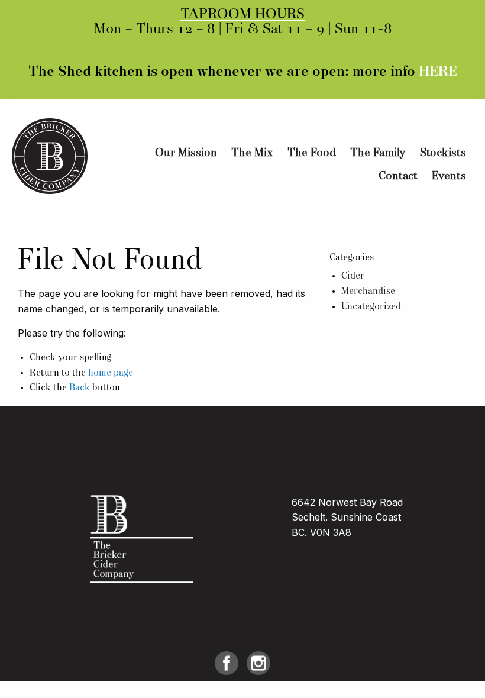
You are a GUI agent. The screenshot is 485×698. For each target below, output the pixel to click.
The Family (378, 153)
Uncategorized (371, 307)
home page (110, 373)
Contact (398, 176)
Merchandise (368, 291)
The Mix (252, 153)
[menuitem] (186, 153)
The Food (311, 153)
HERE (438, 72)
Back (79, 388)
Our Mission (186, 153)
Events (449, 176)
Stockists (443, 153)
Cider (352, 276)
